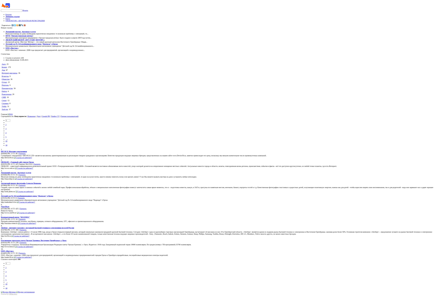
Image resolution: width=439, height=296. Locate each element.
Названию (32, 116)
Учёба (4, 106)
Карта (7, 19)
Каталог (8, 15)
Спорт (4, 100)
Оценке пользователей (69, 116)
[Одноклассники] (17, 25)
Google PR (46, 116)
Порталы (5, 85)
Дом (3, 70)
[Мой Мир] (20, 25)
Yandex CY (55, 116)
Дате (38, 116)
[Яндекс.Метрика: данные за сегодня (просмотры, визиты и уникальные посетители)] (8, 292)
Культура (5, 76)
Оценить (22, 154)
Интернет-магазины (9, 73)
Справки (5, 103)
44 (6, 145)
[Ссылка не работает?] (23, 158)
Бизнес (4, 67)
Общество (6, 79)
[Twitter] (15, 25)
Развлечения (6, 94)
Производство (7, 88)
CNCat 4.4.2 (13, 294)
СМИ (4, 97)
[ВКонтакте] (12, 25)
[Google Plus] (24, 25)
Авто (4, 64)
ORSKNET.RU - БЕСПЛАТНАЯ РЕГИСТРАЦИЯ (25, 21)
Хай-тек (5, 109)
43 (6, 141)
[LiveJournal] (22, 25)
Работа (4, 91)
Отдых (4, 82)
